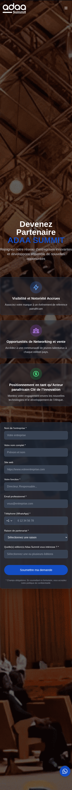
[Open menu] (66, 8)
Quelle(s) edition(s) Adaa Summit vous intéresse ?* (31, 547)
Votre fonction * (12, 479)
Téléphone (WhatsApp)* (17, 513)
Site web (8, 462)
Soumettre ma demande (36, 570)
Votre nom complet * (15, 445)
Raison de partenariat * (16, 530)
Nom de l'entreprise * (15, 428)
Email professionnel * (15, 496)
